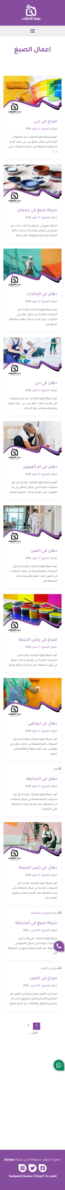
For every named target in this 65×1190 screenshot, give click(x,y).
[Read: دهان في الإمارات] (32, 268)
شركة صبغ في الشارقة (36, 923)
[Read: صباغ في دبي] (32, 95)
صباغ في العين (43, 978)
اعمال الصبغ (49, 129)
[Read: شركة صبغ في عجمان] (32, 184)
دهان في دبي (45, 383)
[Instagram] (23, 1168)
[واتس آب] (59, 1065)
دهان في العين (43, 551)
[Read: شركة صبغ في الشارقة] (46, 913)
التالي (32, 1033)
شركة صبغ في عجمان (37, 210)
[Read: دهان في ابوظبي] (32, 697)
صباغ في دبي (45, 121)
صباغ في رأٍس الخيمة (37, 640)
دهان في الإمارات (41, 294)
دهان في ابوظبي (42, 724)
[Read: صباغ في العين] (51, 968)
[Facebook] (43, 1168)
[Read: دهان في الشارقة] (57, 769)
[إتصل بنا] (59, 946)
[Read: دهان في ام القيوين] (32, 440)
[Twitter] (33, 1168)
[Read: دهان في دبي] (32, 357)
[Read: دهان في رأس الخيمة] (32, 841)
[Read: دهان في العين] (32, 524)
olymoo (9, 1160)
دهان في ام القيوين (40, 467)
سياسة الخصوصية (21, 1176)
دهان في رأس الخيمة (38, 868)
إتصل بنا (51, 1176)
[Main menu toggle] (32, 31)
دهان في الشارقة (41, 779)
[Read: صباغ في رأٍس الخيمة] (32, 613)
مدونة (38, 1176)
